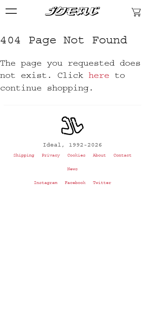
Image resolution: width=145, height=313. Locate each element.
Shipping (23, 155)
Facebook (75, 182)
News (72, 169)
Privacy (51, 155)
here (98, 75)
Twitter (102, 182)
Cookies (76, 155)
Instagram (45, 182)
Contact (122, 155)
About (99, 155)
